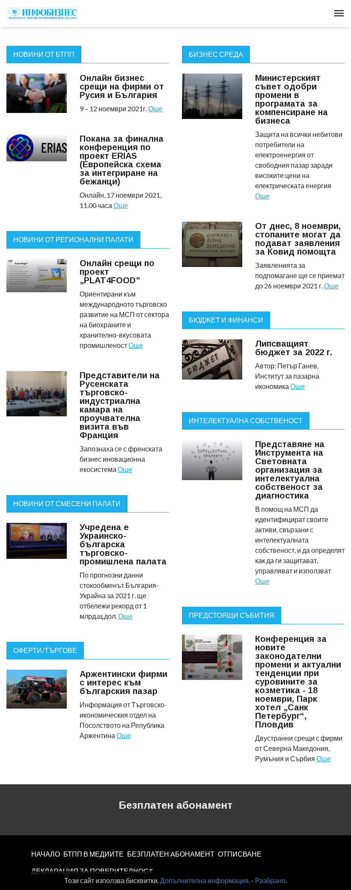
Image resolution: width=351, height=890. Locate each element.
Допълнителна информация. (205, 880)
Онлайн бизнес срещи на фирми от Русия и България (122, 86)
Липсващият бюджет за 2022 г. (293, 348)
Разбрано (270, 880)
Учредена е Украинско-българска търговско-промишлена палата (123, 544)
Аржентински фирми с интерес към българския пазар (123, 682)
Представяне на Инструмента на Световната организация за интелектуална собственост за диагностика (289, 469)
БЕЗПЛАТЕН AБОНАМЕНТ (170, 854)
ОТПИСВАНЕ (240, 854)
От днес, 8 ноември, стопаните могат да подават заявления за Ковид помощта (298, 238)
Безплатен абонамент (175, 805)
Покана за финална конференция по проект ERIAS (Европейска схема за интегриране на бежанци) (122, 160)
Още (155, 108)
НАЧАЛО (45, 854)
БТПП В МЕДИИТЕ (93, 854)
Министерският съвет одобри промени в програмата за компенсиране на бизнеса (291, 99)
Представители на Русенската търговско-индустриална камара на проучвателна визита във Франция (120, 405)
